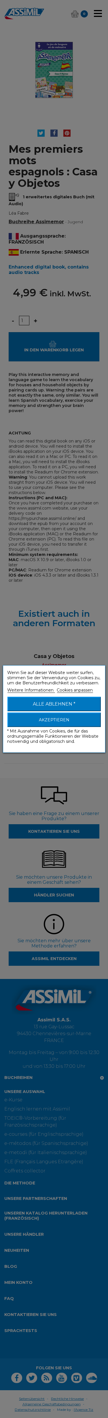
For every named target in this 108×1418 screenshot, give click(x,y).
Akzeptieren (54, 719)
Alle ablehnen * (54, 704)
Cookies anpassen (75, 690)
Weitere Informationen (31, 690)
